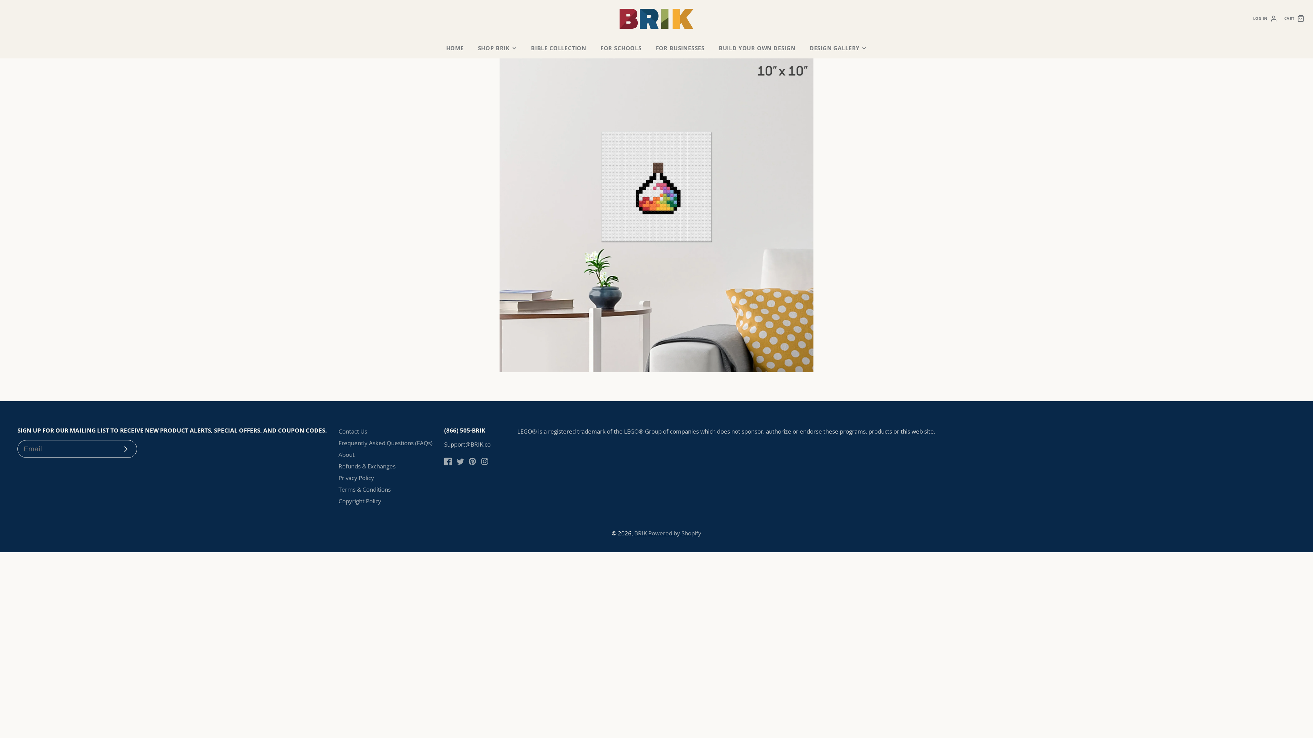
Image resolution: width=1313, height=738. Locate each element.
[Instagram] (485, 461)
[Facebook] (448, 461)
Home (455, 48)
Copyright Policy (360, 501)
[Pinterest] (472, 461)
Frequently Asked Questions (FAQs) (386, 443)
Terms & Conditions (365, 489)
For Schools (621, 48)
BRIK (640, 533)
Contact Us (353, 431)
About (347, 455)
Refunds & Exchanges (367, 466)
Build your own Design (757, 48)
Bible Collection (558, 48)
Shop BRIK (494, 48)
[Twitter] (460, 461)
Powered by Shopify (674, 533)
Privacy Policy (356, 478)
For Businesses (680, 48)
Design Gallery (835, 48)
